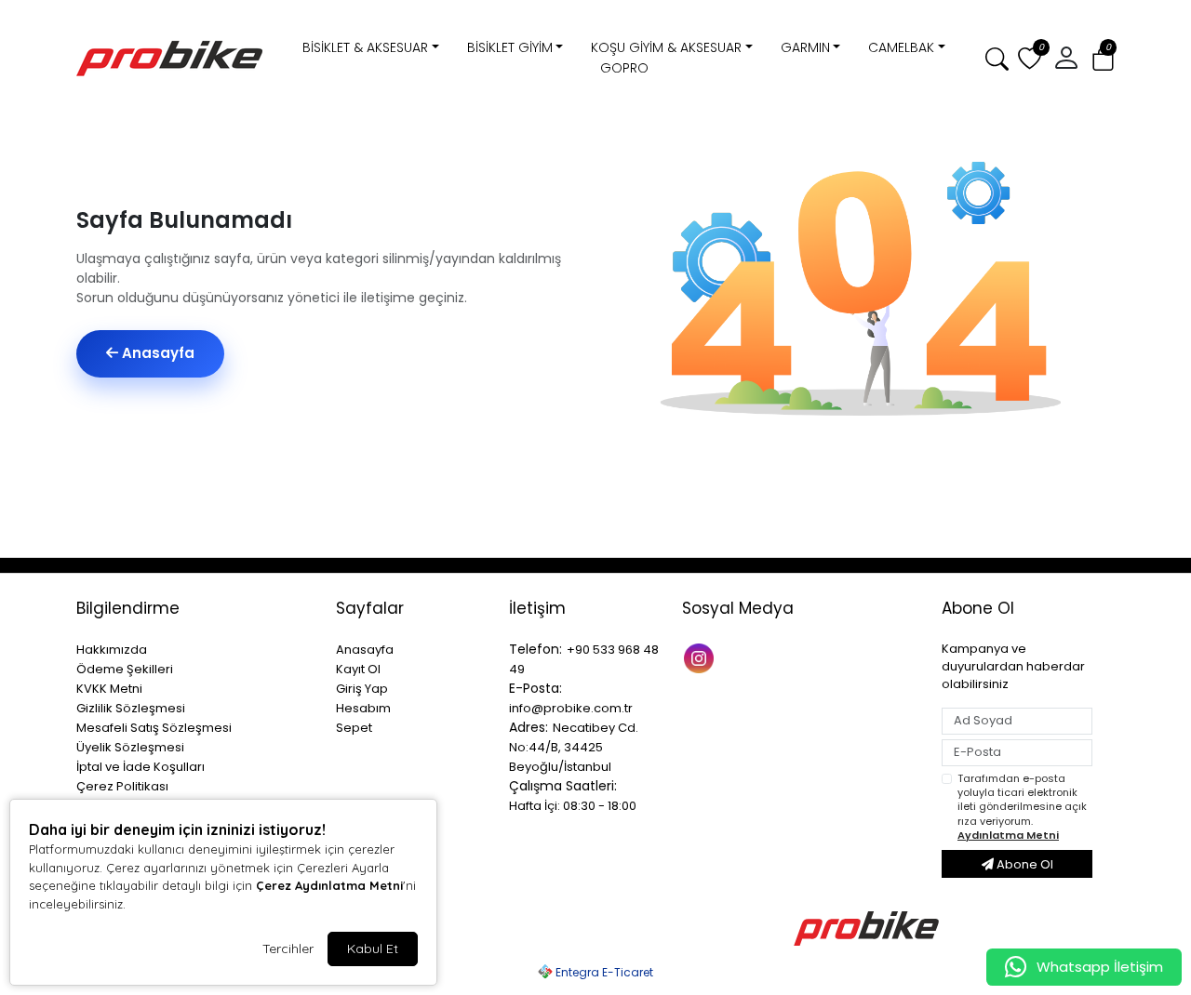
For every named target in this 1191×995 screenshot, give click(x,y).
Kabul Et (372, 948)
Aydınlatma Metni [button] (1008, 835)
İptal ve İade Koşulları (140, 767)
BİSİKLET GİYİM (510, 47)
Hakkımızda (111, 649)
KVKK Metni (109, 688)
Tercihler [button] (288, 948)
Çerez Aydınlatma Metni (329, 885)
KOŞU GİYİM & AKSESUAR (666, 47)
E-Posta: (535, 688)
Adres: (528, 727)
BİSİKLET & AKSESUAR (365, 47)
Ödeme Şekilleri (124, 669)
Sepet (354, 727)
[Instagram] (701, 657)
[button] (1103, 59)
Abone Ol (1023, 864)
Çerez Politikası (122, 786)
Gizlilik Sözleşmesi (130, 708)
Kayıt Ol (358, 669)
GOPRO (624, 68)
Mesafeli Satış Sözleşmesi (154, 727)
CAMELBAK (901, 47)
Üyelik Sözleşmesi (130, 747)
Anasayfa (156, 353)
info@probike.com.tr (571, 708)
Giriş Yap (362, 688)
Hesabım (363, 708)
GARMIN (805, 47)
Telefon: (535, 649)
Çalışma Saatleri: (563, 785)
